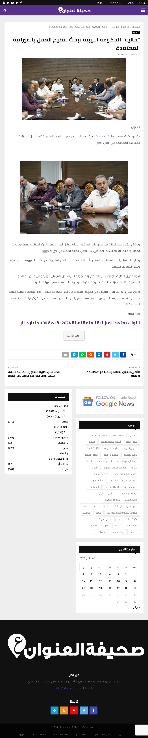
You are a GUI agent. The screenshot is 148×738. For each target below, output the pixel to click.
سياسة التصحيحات (60, 734)
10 (118, 581)
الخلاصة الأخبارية (39, 734)
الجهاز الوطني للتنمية (127, 461)
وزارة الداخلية (118, 532)
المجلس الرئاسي (100, 474)
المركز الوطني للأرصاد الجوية (124, 480)
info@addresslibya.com (69, 688)
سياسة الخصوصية (101, 734)
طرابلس (86, 512)
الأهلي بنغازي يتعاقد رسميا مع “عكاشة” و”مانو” (113, 373)
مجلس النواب (131, 525)
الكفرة (95, 467)
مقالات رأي (63, 464)
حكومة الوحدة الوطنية (126, 506)
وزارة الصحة (100, 532)
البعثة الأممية (91, 455)
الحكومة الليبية (104, 461)
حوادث (65, 421)
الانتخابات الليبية (111, 455)
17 (118, 588)
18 (109, 588)
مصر (117, 525)
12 (100, 581)
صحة (66, 432)
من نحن (119, 734)
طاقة (98, 512)
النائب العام (93, 487)
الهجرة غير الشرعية (129, 493)
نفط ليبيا (134, 532)
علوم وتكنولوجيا (60, 437)
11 (109, 581)
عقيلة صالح (132, 519)
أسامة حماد (118, 435)
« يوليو (136, 607)
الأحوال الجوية (130, 448)
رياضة (65, 426)
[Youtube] (74, 710)
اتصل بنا (100, 3)
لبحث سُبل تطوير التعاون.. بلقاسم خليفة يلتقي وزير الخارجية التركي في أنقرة (34, 373)
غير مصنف (63, 442)
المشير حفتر (98, 480)
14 (83, 581)
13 (91, 581)
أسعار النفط (132, 442)
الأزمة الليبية (93, 448)
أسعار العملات (99, 435)
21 (83, 588)
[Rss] (64, 710)
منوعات (65, 469)
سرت (84, 506)
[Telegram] (54, 710)
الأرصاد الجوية (111, 448)
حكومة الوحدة (112, 500)
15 (134, 588)
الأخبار (66, 405)
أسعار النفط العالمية (111, 442)
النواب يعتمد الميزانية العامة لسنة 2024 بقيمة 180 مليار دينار (80, 323)
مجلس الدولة (105, 519)
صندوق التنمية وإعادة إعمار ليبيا (122, 512)
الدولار (134, 467)
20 (91, 588)
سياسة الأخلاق (81, 734)
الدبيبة (89, 461)
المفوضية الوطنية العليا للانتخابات (121, 487)
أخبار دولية (60, 411)
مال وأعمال (62, 458)
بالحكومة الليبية (98, 136)
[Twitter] (84, 710)
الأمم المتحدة (131, 455)
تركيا (101, 493)
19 (100, 588)
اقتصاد (92, 442)
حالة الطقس (131, 500)
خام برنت (105, 506)
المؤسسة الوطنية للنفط (126, 474)
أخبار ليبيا (136, 32)
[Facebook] (93, 710)
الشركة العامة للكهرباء (115, 467)
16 (126, 588)
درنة (94, 506)
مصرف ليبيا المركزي (99, 525)
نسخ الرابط (73, 335)
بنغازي (111, 493)
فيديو (66, 448)
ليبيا (119, 519)
